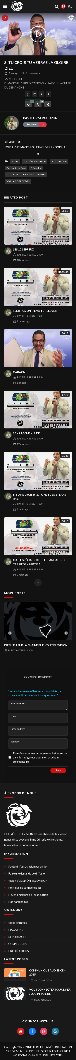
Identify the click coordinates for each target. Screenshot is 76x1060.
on (43, 980)
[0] (28, 104)
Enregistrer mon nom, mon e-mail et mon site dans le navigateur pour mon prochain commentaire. (40, 757)
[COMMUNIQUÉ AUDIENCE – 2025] (15, 974)
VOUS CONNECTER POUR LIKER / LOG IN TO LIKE (49, 991)
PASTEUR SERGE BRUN (40, 118)
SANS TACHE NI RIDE (26, 433)
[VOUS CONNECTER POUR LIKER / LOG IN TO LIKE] (15, 993)
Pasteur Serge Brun (16, 168)
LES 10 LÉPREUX (23, 249)
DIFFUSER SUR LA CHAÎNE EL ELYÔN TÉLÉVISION (35, 645)
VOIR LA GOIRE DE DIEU (18, 181)
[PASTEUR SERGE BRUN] (11, 123)
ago (14, 73)
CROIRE (15, 161)
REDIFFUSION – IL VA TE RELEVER (35, 310)
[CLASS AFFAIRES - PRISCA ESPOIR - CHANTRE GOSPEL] (41, 94)
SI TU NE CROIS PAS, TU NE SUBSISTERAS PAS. (39, 496)
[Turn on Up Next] (34, 94)
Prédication (36, 168)
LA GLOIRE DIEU (59, 161)
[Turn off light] (27, 94)
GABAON (19, 372)
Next (66, 633)
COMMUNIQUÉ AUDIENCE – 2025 (47, 972)
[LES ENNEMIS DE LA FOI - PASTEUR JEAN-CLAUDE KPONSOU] (48, 94)
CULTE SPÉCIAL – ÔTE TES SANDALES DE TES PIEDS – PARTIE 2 (39, 562)
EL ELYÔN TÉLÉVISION (35, 161)
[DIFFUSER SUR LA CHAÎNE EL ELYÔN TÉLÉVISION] (38, 621)
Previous (10, 633)
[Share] (47, 104)
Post (58, 770)
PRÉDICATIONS (33, 83)
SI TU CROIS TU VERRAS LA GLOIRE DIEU (26, 174)
